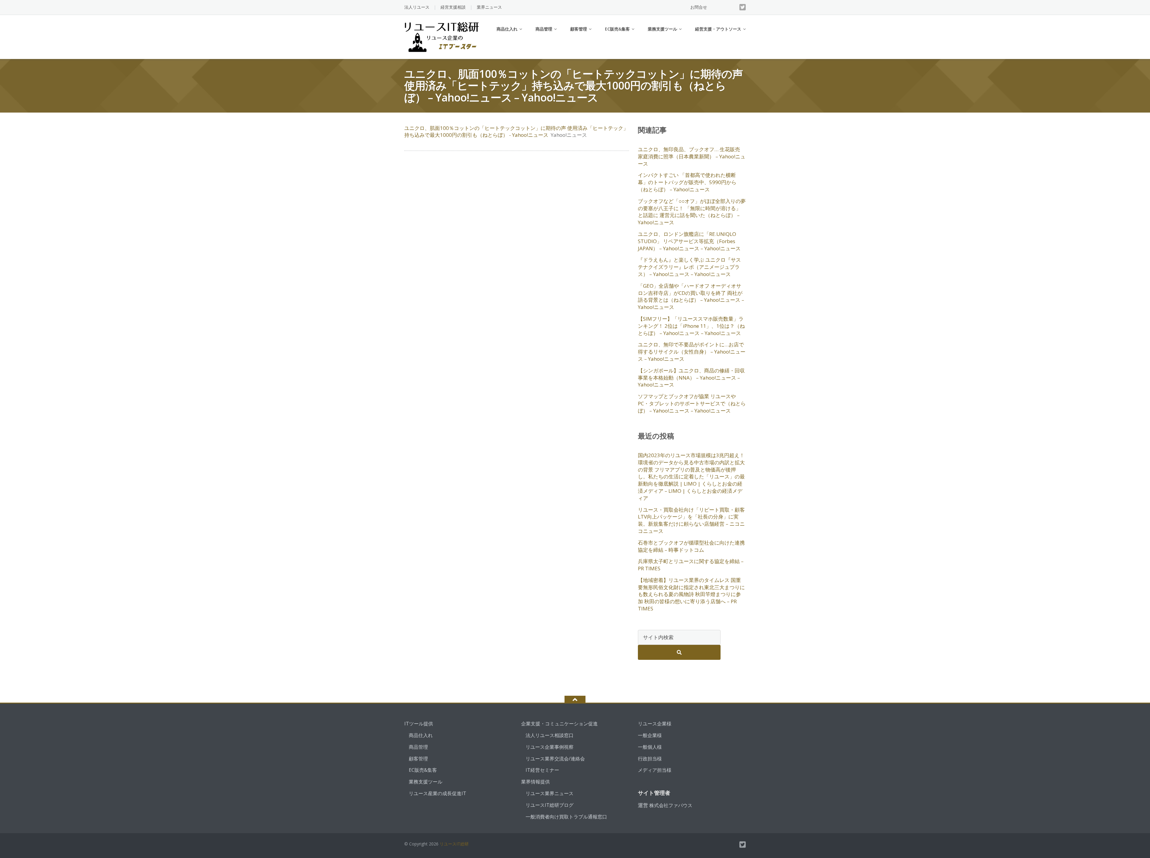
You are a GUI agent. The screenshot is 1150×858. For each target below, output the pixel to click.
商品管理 (543, 29)
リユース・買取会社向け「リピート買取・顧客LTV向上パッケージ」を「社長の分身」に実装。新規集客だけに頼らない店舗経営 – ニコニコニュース (691, 520)
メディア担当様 (654, 770)
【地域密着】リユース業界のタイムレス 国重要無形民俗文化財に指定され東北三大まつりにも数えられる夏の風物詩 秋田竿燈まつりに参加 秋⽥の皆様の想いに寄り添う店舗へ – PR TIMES (691, 594)
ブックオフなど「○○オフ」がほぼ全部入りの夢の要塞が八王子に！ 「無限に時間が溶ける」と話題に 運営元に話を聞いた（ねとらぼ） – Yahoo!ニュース (692, 212)
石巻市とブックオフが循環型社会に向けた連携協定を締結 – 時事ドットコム (691, 546)
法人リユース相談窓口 (550, 735)
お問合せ (698, 7)
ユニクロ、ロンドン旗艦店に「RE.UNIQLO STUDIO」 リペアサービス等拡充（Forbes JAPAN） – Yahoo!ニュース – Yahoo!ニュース (689, 241)
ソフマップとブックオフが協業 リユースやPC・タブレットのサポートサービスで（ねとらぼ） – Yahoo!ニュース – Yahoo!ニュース (692, 403)
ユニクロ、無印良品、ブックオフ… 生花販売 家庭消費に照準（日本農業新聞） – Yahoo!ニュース (691, 156)
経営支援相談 (453, 7)
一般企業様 (650, 735)
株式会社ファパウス (670, 805)
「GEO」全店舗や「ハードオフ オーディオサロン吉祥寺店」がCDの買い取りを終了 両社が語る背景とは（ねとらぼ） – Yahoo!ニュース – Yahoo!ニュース (691, 296)
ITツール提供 (418, 723)
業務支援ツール (662, 29)
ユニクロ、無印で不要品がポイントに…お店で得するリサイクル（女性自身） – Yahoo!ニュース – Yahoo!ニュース (691, 351)
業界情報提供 (535, 781)
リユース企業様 (654, 723)
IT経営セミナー (542, 770)
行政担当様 (650, 758)
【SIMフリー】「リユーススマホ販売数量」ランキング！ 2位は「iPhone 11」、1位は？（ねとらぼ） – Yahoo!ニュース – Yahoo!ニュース (691, 325)
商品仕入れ (507, 29)
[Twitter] (742, 7)
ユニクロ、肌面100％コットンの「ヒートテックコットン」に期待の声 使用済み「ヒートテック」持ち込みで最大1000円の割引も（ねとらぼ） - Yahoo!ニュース (516, 132)
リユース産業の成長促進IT (437, 793)
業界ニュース (489, 7)
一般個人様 (650, 747)
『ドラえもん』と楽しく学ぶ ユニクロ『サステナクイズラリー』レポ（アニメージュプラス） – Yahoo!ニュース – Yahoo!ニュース (689, 267)
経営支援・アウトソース (718, 29)
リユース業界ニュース (550, 793)
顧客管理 (578, 29)
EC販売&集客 (617, 29)
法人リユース (416, 7)
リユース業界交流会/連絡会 (555, 758)
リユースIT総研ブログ (550, 805)
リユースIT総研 (454, 844)
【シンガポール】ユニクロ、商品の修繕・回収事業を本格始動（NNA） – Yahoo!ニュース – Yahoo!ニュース (691, 377)
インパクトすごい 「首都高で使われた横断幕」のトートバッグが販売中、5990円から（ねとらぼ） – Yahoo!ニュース (687, 182)
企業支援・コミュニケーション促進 (559, 723)
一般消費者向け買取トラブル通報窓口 (566, 816)
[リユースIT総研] (442, 36)
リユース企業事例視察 (550, 747)
